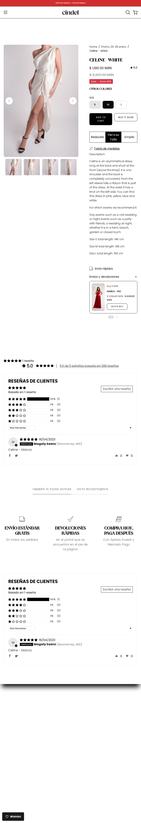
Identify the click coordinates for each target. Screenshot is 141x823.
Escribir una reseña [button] (117, 389)
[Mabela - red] (98, 297)
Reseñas (80, 750)
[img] (133, 68)
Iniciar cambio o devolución (95, 719)
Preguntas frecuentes (90, 706)
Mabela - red (114, 291)
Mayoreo (80, 738)
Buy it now (125, 117)
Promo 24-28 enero (113, 47)
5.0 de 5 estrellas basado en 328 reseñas (89, 366)
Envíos (79, 725)
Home (93, 47)
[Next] (73, 101)
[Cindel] (70, 12)
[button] (127, 12)
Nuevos (9, 706)
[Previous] (9, 101)
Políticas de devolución (91, 712)
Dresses (10, 713)
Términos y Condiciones (92, 744)
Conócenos (83, 699)
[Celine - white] (13, 167)
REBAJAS (10, 719)
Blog (7, 725)
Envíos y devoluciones (104, 277)
